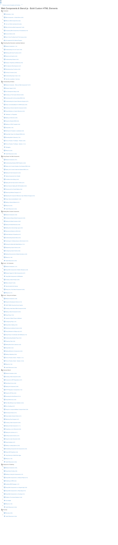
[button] (1, 1)
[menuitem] (1, 3)
